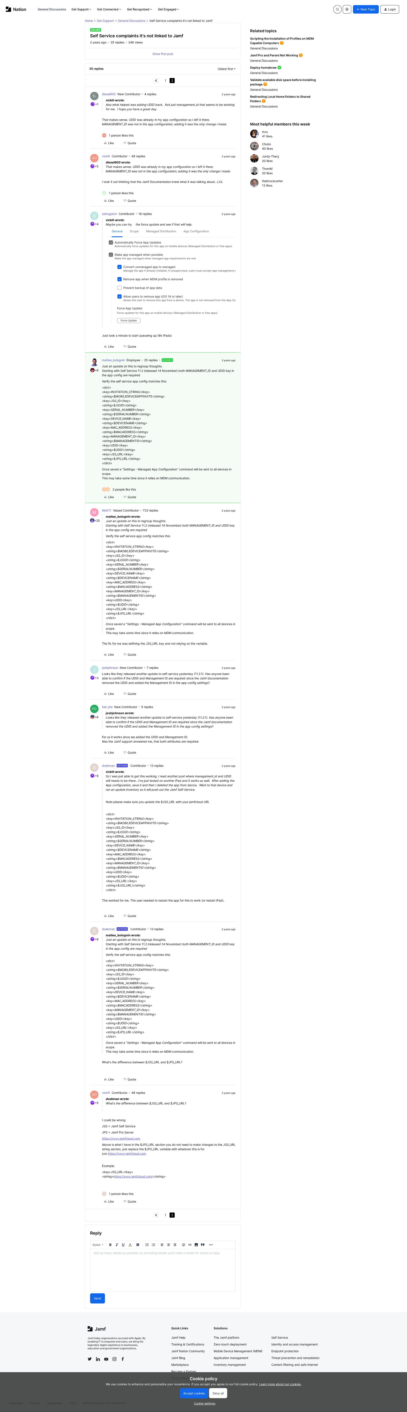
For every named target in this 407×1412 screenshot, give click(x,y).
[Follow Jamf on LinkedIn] (98, 1359)
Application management (231, 1358)
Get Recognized (138, 9)
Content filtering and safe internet (294, 1364)
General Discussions (52, 9)
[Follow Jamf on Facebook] (123, 1359)
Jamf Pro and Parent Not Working (274, 55)
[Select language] (347, 9)
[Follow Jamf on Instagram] (114, 1359)
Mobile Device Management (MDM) (238, 1351)
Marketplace (180, 1364)
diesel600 (109, 94)
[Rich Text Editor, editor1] (162, 1270)
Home (89, 20)
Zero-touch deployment (230, 1344)
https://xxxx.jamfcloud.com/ (133, 1176)
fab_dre (107, 707)
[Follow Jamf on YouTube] (106, 1359)
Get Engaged (167, 9)
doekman (108, 765)
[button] (366, 9)
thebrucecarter (272, 181)
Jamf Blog (178, 1358)
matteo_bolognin (113, 360)
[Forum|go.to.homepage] (16, 9)
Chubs (266, 144)
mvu (265, 132)
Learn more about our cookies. (280, 1384)
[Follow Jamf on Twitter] (90, 1359)
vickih (106, 156)
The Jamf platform (226, 1337)
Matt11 (106, 510)
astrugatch (109, 214)
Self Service (279, 1337)
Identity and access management (294, 1344)
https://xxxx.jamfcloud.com (121, 1138)
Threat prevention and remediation (295, 1358)
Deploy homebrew (263, 67)
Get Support (80, 9)
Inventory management (230, 1364)
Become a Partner (183, 1371)
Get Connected (107, 9)
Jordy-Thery (270, 156)
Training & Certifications (187, 1344)
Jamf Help (178, 1337)
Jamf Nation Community (188, 1351)
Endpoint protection (285, 1351)
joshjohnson (110, 667)
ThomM (267, 168)
